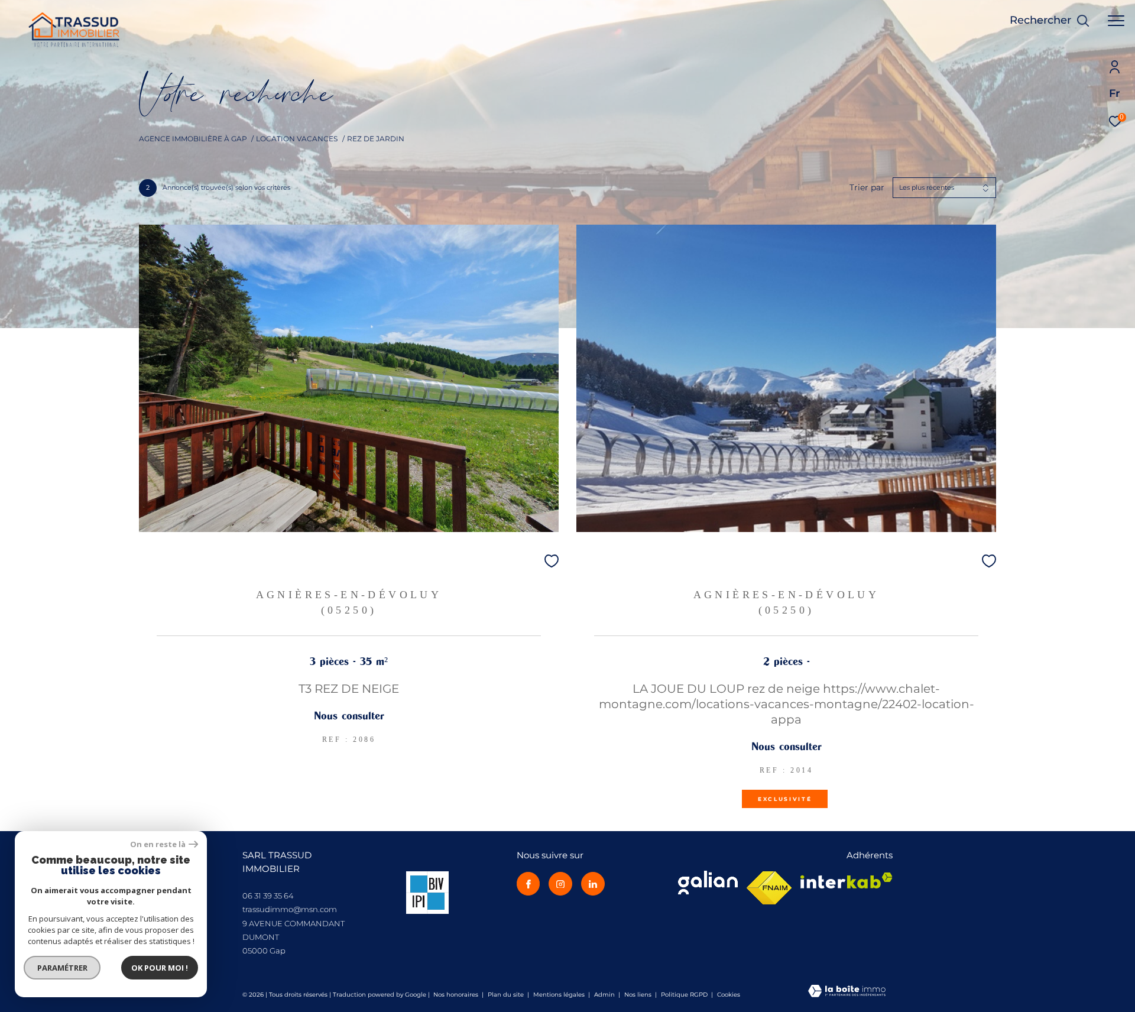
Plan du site (507, 994)
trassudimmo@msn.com (289, 909)
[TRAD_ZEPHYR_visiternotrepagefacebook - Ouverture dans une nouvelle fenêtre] (528, 884)
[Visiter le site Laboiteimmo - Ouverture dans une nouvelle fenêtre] (847, 992)
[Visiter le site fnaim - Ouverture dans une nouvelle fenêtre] (769, 887)
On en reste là (158, 844)
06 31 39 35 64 (268, 895)
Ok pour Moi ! (159, 967)
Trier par (866, 188)
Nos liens (638, 994)
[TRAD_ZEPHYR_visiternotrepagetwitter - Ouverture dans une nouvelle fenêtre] (593, 884)
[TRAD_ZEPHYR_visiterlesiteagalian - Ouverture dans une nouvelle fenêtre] (708, 882)
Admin (605, 994)
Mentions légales (559, 994)
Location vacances (297, 138)
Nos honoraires (455, 994)
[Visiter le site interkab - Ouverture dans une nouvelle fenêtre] (846, 880)
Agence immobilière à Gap (193, 138)
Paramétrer (62, 967)
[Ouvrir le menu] (1116, 20)
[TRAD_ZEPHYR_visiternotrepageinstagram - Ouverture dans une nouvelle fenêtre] (560, 884)
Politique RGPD (684, 994)
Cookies (728, 994)
